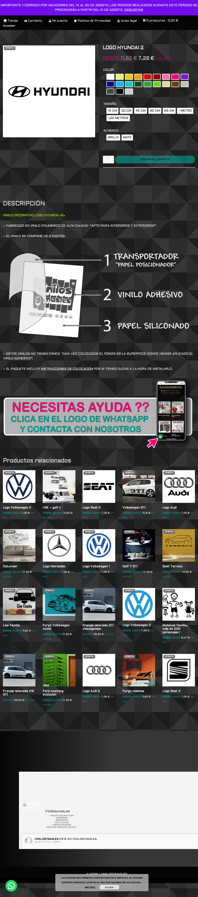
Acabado (111, 130)
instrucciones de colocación (67, 368)
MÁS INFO (90, 887)
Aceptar (109, 887)
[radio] (110, 77)
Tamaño (110, 104)
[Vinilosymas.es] (32, 806)
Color (108, 69)
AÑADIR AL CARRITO (155, 159)
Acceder (9, 25)
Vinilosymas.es (46, 839)
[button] (11, 886)
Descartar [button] (133, 10)
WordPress (13, 892)
